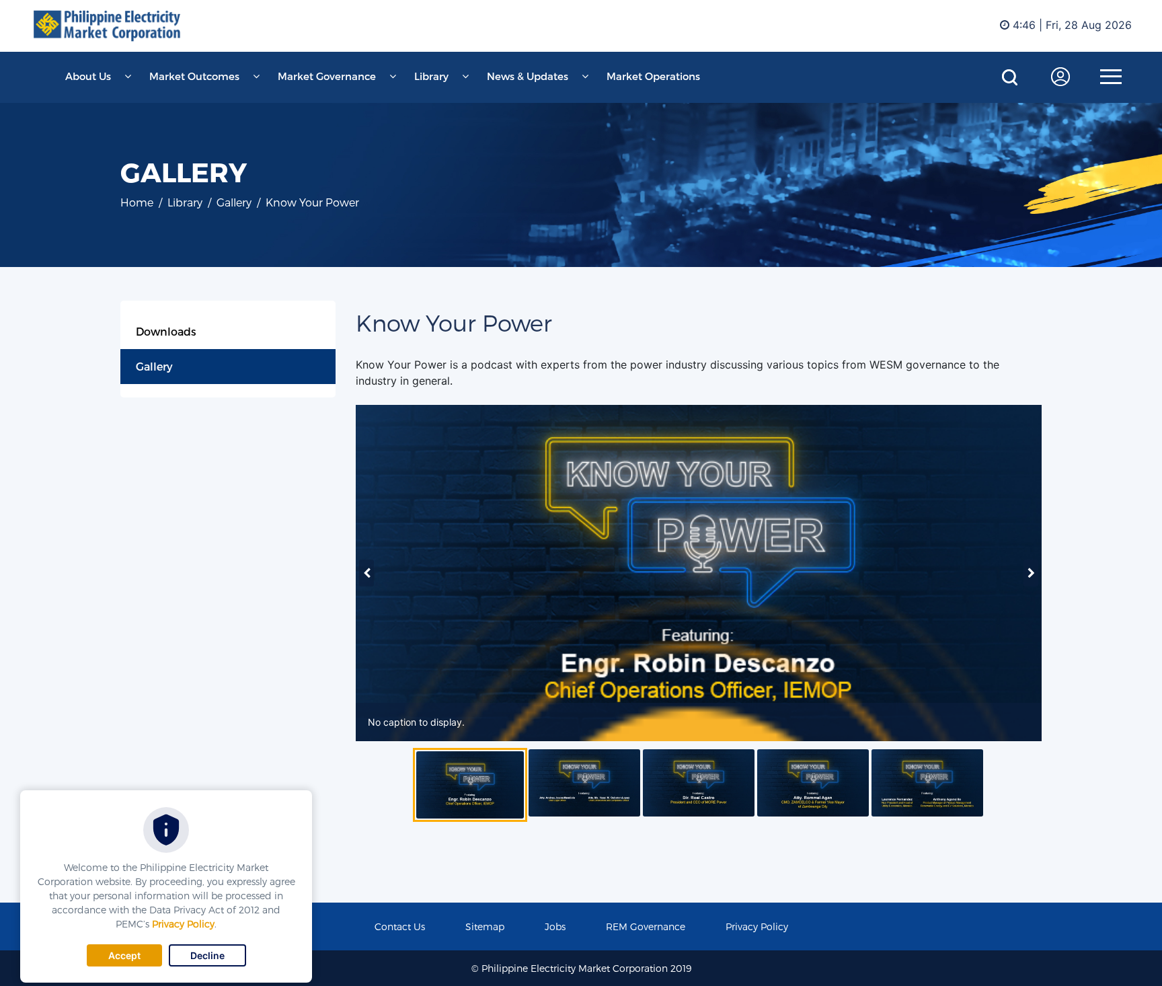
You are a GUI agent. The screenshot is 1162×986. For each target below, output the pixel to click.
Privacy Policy (183, 924)
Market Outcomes (194, 76)
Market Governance (327, 76)
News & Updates (527, 76)
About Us (88, 76)
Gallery (154, 366)
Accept (124, 955)
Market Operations (653, 76)
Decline (207, 955)
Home (136, 202)
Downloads (166, 331)
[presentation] (366, 573)
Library (431, 76)
